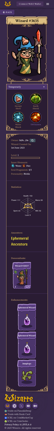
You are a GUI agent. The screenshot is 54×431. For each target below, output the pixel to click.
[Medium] (35, 406)
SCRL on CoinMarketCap (20, 418)
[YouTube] (28, 406)
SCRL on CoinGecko (17, 421)
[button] (27, 87)
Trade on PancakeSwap (19, 411)
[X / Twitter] (21, 406)
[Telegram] (14, 406)
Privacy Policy (12, 425)
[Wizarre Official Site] (7, 406)
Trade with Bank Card (18, 414)
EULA (26, 425)
